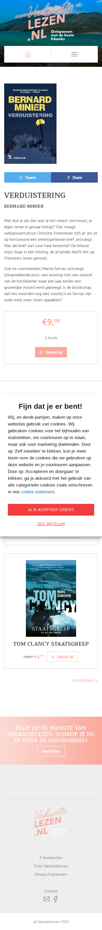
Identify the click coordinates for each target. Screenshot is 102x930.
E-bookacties (51, 857)
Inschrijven (51, 751)
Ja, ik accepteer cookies (51, 509)
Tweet (30, 177)
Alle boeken (83, 680)
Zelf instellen (51, 523)
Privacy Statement (51, 874)
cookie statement (37, 491)
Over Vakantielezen (51, 865)
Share (76, 177)
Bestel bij (53, 352)
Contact (51, 890)
